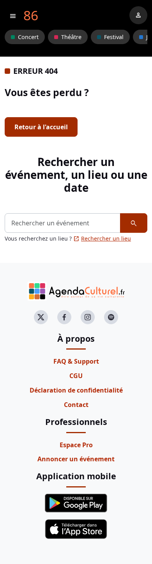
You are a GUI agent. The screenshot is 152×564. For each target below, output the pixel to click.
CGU (76, 375)
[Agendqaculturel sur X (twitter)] (41, 317)
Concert (28, 37)
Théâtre (71, 37)
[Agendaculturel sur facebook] (64, 317)
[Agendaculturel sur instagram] (88, 317)
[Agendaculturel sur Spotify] (111, 317)
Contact (76, 404)
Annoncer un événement (76, 459)
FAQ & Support (76, 361)
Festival (114, 37)
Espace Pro (76, 445)
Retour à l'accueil (41, 127)
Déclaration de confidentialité (76, 390)
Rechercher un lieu (102, 238)
